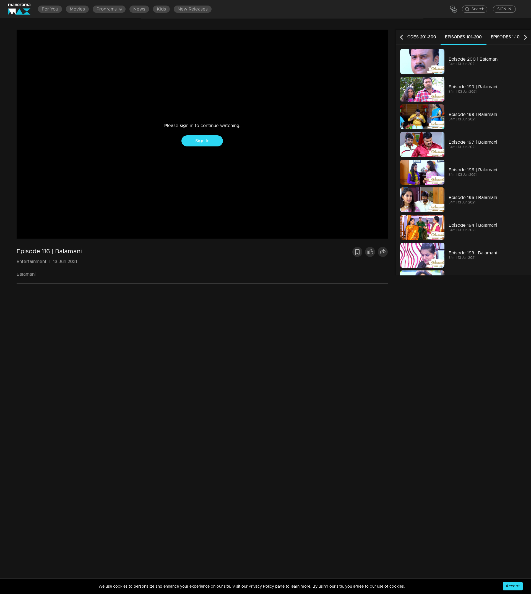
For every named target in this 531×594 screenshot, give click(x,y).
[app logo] (22, 9)
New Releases (193, 9)
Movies (77, 9)
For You (50, 9)
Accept (513, 586)
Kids (161, 9)
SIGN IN (504, 9)
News (139, 9)
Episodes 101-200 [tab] (463, 37)
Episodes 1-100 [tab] (507, 37)
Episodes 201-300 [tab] (417, 37)
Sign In (202, 141)
